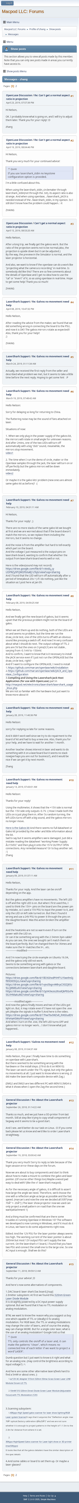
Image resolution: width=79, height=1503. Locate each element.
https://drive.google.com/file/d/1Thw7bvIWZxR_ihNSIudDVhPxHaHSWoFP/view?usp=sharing (39, 1016)
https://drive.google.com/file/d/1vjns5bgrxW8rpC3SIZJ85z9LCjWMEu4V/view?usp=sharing (39, 986)
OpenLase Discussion (19, 95)
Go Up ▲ (52, 1495)
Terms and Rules (37, 1495)
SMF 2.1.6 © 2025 (31, 1499)
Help (25, 1495)
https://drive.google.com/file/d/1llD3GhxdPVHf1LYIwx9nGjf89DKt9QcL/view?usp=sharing (39, 979)
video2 (9, 473)
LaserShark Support (18, 301)
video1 (9, 453)
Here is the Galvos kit (18, 828)
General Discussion (18, 1100)
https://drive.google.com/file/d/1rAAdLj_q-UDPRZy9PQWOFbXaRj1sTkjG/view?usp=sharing (33, 570)
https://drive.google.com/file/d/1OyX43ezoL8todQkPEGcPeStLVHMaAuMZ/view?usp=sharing (39, 993)
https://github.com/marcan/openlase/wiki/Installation (38, 667)
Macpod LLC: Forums (23, 11)
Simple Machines (48, 1499)
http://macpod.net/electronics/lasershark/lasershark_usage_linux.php (39, 686)
